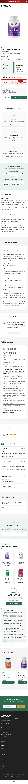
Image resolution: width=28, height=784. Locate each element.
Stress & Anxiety (20, 181)
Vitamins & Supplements (6, 729)
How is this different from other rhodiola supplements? (11, 503)
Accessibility (19, 779)
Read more (4, 471)
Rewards (3, 761)
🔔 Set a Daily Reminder (14, 332)
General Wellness (14, 176)
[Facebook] (4, 723)
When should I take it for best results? (11, 507)
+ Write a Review (23, 428)
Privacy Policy (9, 779)
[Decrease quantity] (2, 97)
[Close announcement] (26, 1)
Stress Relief (22, 173)
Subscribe (20, 706)
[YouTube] (8, 723)
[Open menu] (25, 5)
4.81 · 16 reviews (11, 59)
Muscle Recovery (14, 173)
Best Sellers (3, 739)
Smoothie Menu (4, 768)
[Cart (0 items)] (22, 5)
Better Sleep (6, 173)
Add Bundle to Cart (14, 603)
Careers (2, 766)
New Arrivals (3, 741)
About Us (3, 757)
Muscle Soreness (7, 184)
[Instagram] (1, 723)
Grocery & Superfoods (6, 734)
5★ (6, 443)
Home (2, 45)
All (2, 443)
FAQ (2, 748)
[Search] (19, 5)
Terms (14, 779)
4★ (11, 443)
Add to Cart (20, 97)
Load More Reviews (7, 486)
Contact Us (3, 750)
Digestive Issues (15, 184)
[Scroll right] (27, 671)
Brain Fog (23, 184)
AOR (6, 45)
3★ (15, 443)
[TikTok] (6, 723)
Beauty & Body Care (5, 736)
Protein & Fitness (4, 732)
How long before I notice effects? (9, 512)
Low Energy (6, 181)
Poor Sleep (13, 181)
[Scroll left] (1, 671)
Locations (3, 759)
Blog (2, 764)
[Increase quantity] (8, 97)
